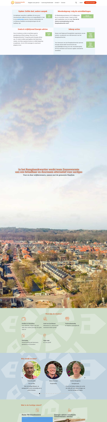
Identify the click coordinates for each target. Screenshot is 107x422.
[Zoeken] (76, 2)
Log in (81, 2)
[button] (34, 393)
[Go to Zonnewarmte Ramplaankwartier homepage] (18, 2)
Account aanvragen (90, 2)
